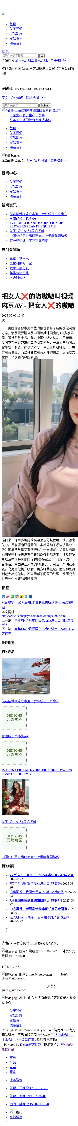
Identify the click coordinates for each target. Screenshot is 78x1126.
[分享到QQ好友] (17, 596)
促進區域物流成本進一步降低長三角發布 (38, 214)
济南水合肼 (23, 60)
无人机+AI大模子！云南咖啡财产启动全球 (39, 917)
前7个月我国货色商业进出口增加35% (36, 883)
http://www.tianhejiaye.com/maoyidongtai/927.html (34, 616)
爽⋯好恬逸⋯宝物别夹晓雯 (29, 240)
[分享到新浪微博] (8, 596)
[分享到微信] (12, 596)
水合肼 (26, 602)
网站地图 (33, 97)
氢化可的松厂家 (21, 263)
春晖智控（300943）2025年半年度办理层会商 (42, 875)
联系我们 (16, 43)
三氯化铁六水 (19, 258)
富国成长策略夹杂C (23, 219)
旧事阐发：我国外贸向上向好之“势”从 (37, 892)
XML (45, 97)
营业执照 (67, 1044)
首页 (13, 24)
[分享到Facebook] (31, 596)
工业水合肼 (39, 60)
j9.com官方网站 (36, 160)
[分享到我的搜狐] (21, 596)
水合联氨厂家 (56, 60)
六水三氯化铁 (19, 268)
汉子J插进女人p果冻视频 (27, 231)
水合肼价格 (18, 278)
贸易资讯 (16, 38)
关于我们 (16, 29)
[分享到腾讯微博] (26, 596)
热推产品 (8, 1049)
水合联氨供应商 (43, 602)
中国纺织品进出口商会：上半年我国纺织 (38, 236)
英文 (5, 97)
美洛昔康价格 (19, 273)
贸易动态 (16, 33)
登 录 (5, 51)
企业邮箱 (17, 97)
